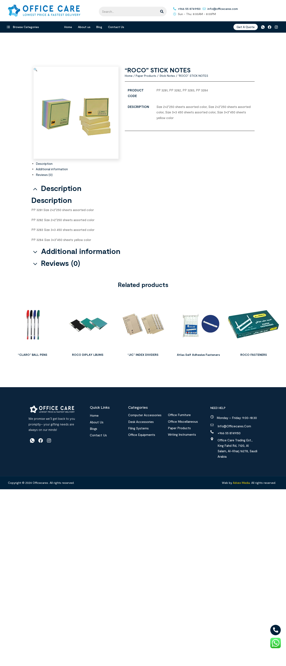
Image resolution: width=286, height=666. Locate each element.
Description (44, 163)
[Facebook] (269, 27)
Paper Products (146, 75)
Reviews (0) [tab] (60, 263)
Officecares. (40, 482)
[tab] (145, 163)
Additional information (52, 169)
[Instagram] (276, 27)
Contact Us (116, 27)
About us (84, 27)
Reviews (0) (44, 175)
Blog (99, 27)
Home (68, 27)
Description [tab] (61, 188)
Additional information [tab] (80, 251)
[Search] (162, 11)
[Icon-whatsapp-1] (262, 27)
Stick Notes (167, 75)
